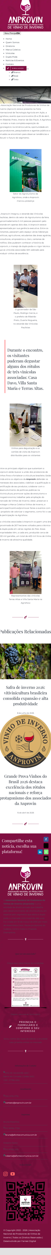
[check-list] (25, 968)
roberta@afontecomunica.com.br (22, 1156)
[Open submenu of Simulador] (27, 68)
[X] (46, 845)
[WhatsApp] (46, 852)
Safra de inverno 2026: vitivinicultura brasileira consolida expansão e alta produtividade (25, 695)
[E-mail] (46, 858)
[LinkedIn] (40, 852)
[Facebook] (46, 839)
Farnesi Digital (28, 1241)
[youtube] (12, 1174)
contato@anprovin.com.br (18, 1102)
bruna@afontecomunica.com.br (21, 1135)
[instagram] (5, 1174)
